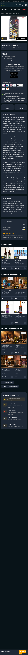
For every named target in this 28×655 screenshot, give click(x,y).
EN (17, 4)
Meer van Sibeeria (7, 382)
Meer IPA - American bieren (10, 386)
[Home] (3, 4)
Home (2, 13)
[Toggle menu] (20, 5)
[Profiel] (23, 5)
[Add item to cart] (12, 268)
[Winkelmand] (26, 5)
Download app (22, 652)
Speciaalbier (9, 13)
